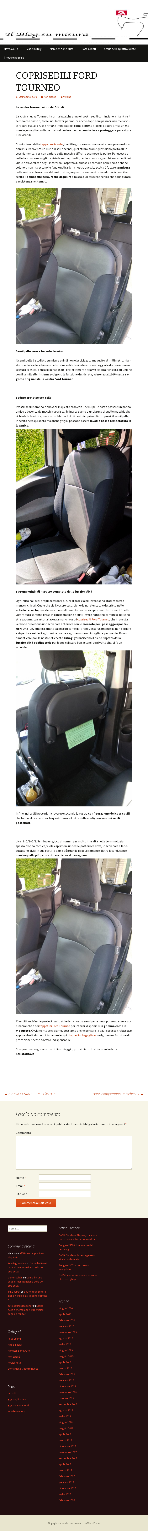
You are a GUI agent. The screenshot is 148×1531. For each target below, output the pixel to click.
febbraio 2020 (67, 1320)
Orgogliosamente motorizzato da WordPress (74, 1523)
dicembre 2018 (67, 1386)
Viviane (67, 97)
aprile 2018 (65, 1434)
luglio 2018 (65, 1416)
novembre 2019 (68, 1332)
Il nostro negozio (14, 57)
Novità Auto (11, 49)
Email (20, 1186)
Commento (23, 1133)
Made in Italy (33, 49)
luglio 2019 (65, 1344)
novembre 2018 (68, 1392)
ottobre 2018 (66, 1398)
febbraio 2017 (67, 1476)
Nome (21, 1178)
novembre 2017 (68, 1452)
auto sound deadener (20, 1305)
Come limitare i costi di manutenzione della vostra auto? (27, 1267)
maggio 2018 (66, 1428)
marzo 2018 (65, 1440)
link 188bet (14, 1291)
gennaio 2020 (66, 1326)
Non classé (50, 97)
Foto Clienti (89, 49)
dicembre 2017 (67, 1446)
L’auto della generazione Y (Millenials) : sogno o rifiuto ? (27, 1295)
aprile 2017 (65, 1464)
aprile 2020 (65, 1314)
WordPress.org (16, 1411)
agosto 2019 (66, 1338)
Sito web (21, 1194)
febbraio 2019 (67, 1374)
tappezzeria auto (51, 144)
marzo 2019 (65, 1368)
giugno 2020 (66, 1308)
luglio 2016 (65, 1494)
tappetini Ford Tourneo (54, 1026)
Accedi (12, 1393)
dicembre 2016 (67, 1488)
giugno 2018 (66, 1422)
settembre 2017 (68, 1458)
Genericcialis (15, 1277)
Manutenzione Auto (61, 49)
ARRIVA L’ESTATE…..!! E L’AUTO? (29, 1093)
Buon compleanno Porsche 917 (118, 1093)
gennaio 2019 (66, 1380)
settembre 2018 (68, 1404)
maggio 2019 (66, 1356)
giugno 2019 (66, 1350)
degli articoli (17, 1399)
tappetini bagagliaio (82, 1035)
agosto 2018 (66, 1410)
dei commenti (18, 1405)
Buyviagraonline (17, 1263)
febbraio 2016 (67, 1500)
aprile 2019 (65, 1362)
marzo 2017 (65, 1470)
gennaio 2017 (66, 1482)
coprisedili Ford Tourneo (93, 619)
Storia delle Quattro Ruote (120, 49)
